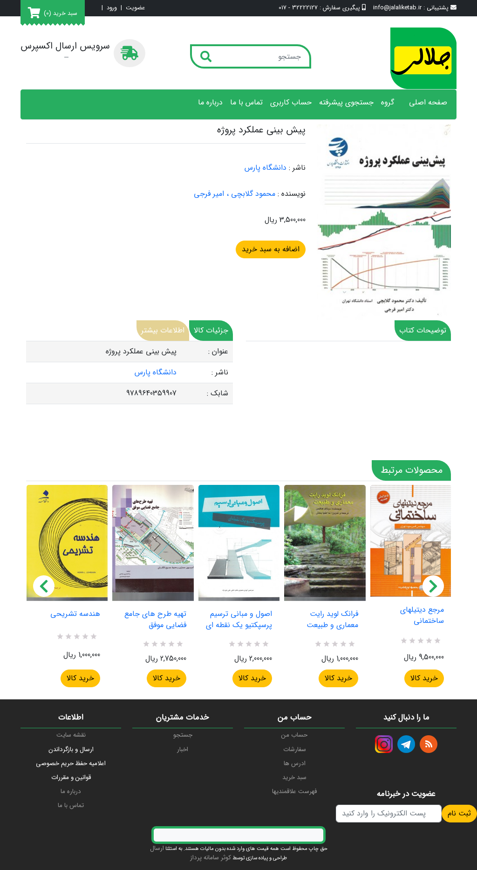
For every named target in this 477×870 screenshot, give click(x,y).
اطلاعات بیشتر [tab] (162, 330)
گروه (387, 102)
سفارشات (294, 749)
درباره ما (210, 102)
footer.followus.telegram (406, 744)
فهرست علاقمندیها (294, 791)
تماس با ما (246, 102)
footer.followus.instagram (384, 744)
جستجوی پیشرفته (346, 102)
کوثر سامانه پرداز (210, 858)
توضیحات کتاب (422, 330)
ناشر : (297, 167)
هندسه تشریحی (75, 614)
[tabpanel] (129, 372)
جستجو (182, 735)
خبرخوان (428, 744)
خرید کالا (80, 678)
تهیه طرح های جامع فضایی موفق (155, 619)
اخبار (182, 749)
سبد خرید (294, 777)
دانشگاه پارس (265, 167)
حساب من (294, 735)
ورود (112, 8)
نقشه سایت (71, 735)
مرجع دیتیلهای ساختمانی (422, 615)
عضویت (135, 8)
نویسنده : (292, 194)
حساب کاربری (291, 102)
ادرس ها (295, 763)
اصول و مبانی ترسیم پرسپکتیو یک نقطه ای (239, 619)
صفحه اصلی (428, 102)
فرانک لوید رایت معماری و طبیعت (332, 619)
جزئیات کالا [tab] (211, 330)
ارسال (157, 848)
